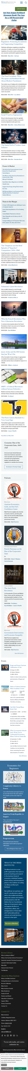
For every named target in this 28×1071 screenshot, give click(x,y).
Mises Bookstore (5, 991)
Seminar (22, 695)
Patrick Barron (6, 173)
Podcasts (7, 478)
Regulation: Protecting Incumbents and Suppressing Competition (14, 43)
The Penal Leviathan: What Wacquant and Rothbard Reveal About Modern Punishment (13, 78)
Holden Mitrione (6, 195)
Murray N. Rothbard (7, 179)
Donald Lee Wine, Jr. (13, 297)
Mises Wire (10, 56)
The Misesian (4, 970)
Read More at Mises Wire (7, 435)
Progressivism (8, 838)
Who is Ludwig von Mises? (7, 955)
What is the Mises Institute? (8, 978)
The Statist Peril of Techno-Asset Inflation (13, 146)
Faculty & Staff (5, 993)
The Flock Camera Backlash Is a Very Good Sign (12, 419)
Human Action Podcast (7, 968)
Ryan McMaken (12, 330)
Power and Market (8, 586)
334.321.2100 (8, 1023)
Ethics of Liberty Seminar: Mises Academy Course (18, 688)
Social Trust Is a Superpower (11, 115)
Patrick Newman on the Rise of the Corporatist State (13, 551)
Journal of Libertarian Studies (8, 963)
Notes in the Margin (9, 202)
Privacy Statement (6, 1003)
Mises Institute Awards (7, 988)
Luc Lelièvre (17, 94)
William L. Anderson (13, 365)
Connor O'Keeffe (12, 431)
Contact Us (4, 1006)
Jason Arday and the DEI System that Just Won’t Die (13, 353)
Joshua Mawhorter (13, 265)
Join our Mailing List (6, 1031)
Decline (7, 1068)
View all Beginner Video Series (14, 848)
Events (3, 661)
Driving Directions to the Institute (10, 981)
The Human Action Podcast (10, 546)
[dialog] (14, 1062)
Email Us (3, 1029)
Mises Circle (15, 674)
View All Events (23, 756)
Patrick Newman (8, 561)
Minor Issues (7, 502)
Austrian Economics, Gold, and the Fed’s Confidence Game (12, 507)
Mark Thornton (15, 522)
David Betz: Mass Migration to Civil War (12, 182)
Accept (20, 1068)
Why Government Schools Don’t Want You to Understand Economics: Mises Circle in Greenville (18, 734)
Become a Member (11, 923)
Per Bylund (10, 396)
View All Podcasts (19, 653)
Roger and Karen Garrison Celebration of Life (18, 666)
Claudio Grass (5, 184)
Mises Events (4, 986)
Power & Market (8, 166)
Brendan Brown (18, 159)
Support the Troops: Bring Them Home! (12, 186)
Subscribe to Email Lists (7, 998)
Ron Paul (4, 188)
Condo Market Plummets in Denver (11, 214)
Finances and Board (6, 996)
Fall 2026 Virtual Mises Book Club (17, 708)
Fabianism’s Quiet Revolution (12, 286)
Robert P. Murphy (15, 559)
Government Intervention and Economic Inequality (13, 634)
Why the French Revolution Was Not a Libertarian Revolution (13, 320)
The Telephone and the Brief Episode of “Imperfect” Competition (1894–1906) (11, 248)
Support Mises (21, 9)
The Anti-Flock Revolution (10, 589)
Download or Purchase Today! (13, 467)
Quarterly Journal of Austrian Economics (11, 960)
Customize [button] (4, 1064)
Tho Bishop (14, 603)
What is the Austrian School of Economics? (12, 958)
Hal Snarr (16, 56)
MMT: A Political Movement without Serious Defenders (12, 387)
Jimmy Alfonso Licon (19, 125)
